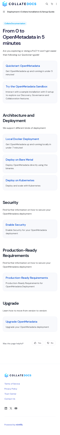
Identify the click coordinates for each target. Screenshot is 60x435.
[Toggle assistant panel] (52, 4)
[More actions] (56, 4)
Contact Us (9, 399)
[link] (30, 70)
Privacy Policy (10, 389)
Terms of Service (12, 383)
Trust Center (10, 394)
